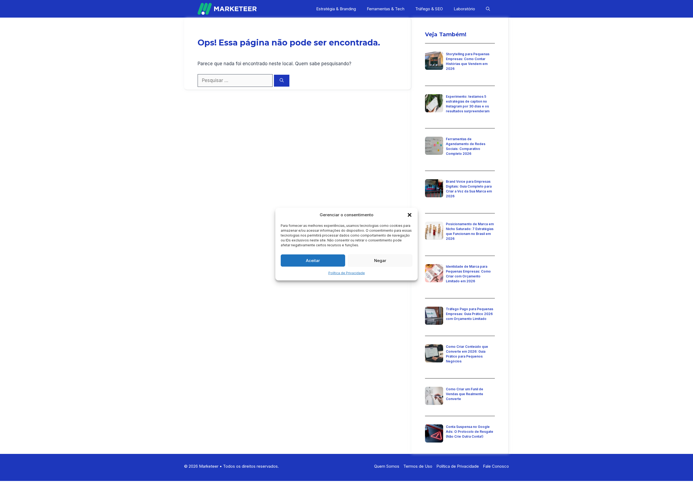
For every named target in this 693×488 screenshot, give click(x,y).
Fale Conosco (496, 466)
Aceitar (313, 260)
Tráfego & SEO (429, 8)
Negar (380, 260)
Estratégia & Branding (336, 8)
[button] (409, 215)
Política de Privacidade (346, 273)
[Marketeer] (227, 9)
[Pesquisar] (281, 81)
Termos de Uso (417, 466)
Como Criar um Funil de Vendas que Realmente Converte (464, 394)
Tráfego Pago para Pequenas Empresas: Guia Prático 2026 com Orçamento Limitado (469, 314)
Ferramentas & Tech (385, 8)
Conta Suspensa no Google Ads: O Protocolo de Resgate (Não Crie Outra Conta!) (469, 431)
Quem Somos (386, 466)
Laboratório (464, 8)
